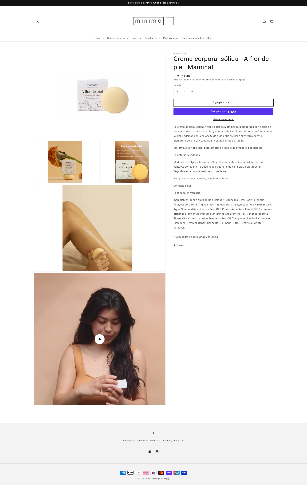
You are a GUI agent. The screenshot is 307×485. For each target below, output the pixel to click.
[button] (37, 21)
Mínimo (148, 479)
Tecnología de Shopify (160, 479)
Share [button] (180, 245)
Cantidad (177, 85)
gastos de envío (203, 80)
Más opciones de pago (223, 119)
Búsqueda (128, 440)
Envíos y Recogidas (173, 440)
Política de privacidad (148, 440)
